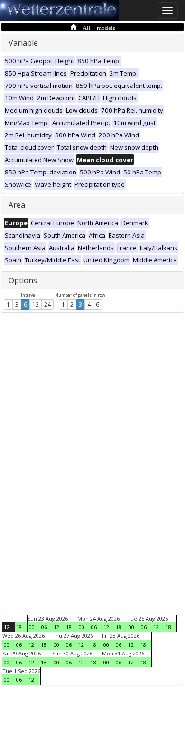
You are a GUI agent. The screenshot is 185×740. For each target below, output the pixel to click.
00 (32, 627)
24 (47, 304)
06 (44, 627)
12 (35, 304)
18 (19, 627)
